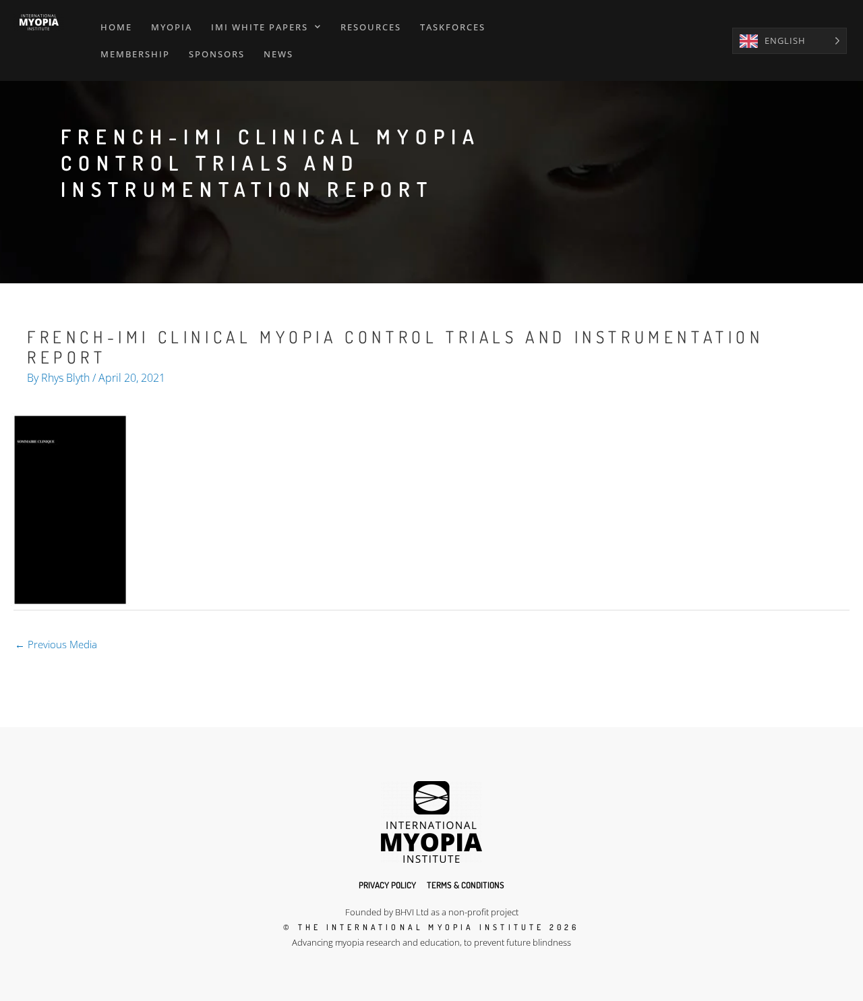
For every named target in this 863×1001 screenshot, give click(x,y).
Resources (370, 27)
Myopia (171, 27)
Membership (135, 54)
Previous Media (56, 644)
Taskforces (452, 27)
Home (116, 27)
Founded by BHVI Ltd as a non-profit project (431, 912)
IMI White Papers (259, 27)
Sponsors (217, 54)
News (278, 54)
